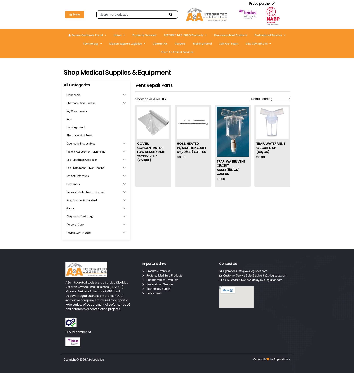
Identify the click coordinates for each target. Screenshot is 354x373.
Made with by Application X (271, 359)
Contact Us (160, 43)
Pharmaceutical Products (230, 35)
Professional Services (268, 35)
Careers (180, 43)
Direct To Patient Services (177, 52)
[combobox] (131, 14)
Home (118, 35)
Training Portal (202, 43)
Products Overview (144, 35)
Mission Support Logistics (125, 43)
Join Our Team (228, 43)
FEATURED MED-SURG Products (183, 35)
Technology (90, 43)
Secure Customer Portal (87, 35)
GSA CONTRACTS (257, 43)
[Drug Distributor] (276, 16)
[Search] (171, 14)
